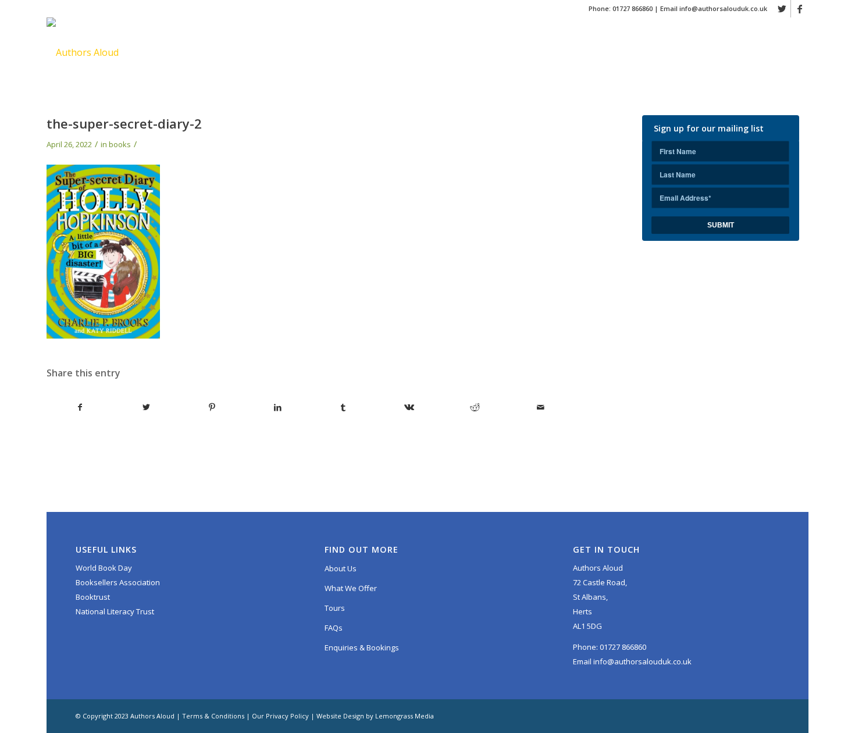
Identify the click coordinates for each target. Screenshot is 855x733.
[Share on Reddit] (474, 407)
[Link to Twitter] (782, 8)
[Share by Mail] (540, 407)
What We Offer (351, 588)
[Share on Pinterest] (211, 407)
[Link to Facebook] (799, 8)
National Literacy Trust (115, 611)
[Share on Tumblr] (343, 407)
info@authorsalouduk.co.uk (723, 8)
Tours (335, 608)
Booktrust (93, 597)
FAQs (334, 627)
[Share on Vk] (408, 407)
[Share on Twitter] (146, 407)
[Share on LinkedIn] (277, 407)
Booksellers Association (118, 582)
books (120, 144)
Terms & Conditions (213, 715)
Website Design (340, 715)
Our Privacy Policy (280, 715)
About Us (341, 568)
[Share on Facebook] (80, 407)
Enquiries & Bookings (362, 647)
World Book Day (104, 568)
